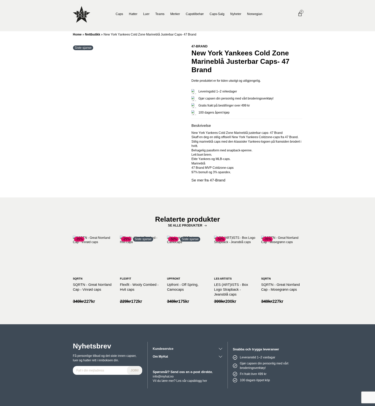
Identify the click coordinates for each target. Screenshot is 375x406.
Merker (175, 14)
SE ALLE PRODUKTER (185, 225)
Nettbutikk (92, 34)
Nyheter (235, 14)
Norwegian (254, 14)
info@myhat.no (163, 376)
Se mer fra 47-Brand (208, 180)
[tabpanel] (128, 99)
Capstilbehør (195, 14)
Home (77, 34)
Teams (159, 14)
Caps (119, 14)
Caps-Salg (217, 14)
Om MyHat (160, 356)
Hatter (133, 14)
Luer (146, 14)
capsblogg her (197, 380)
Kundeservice (163, 348)
